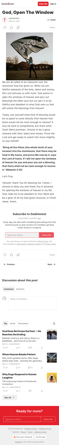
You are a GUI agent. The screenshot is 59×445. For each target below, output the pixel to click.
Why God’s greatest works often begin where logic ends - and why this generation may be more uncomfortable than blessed (22, 359)
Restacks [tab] (20, 289)
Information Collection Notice (29, 244)
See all (7, 397)
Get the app (40, 437)
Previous (11, 264)
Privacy (23, 432)
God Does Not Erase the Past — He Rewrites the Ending (21, 333)
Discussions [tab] (23, 323)
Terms (30, 432)
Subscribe (43, 4)
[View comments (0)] (11, 27)
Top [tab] (5, 323)
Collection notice (40, 432)
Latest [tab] (12, 323)
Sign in (53, 4)
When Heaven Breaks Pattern (19, 354)
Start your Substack (24, 437)
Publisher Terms (45, 429)
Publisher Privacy (30, 429)
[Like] (5, 27)
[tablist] (14, 289)
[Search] (54, 323)
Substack (18, 442)
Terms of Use (42, 241)
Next (50, 264)
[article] (29, 339)
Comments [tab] (9, 289)
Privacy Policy (50, 244)
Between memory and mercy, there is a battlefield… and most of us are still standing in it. (20, 339)
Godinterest (14, 18)
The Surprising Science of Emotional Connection (19, 382)
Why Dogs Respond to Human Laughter (19, 376)
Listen (53, 20)
